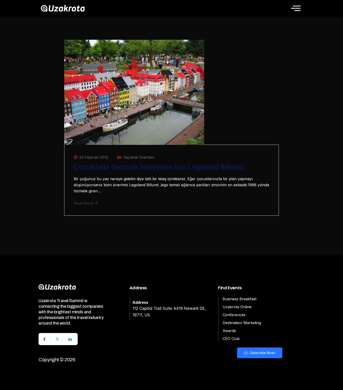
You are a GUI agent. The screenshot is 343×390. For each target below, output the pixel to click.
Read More (84, 203)
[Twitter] (57, 339)
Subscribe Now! (262, 353)
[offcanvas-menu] (295, 8)
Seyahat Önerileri (138, 157)
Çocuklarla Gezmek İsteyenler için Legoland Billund (158, 167)
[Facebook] (44, 339)
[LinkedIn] (70, 339)
